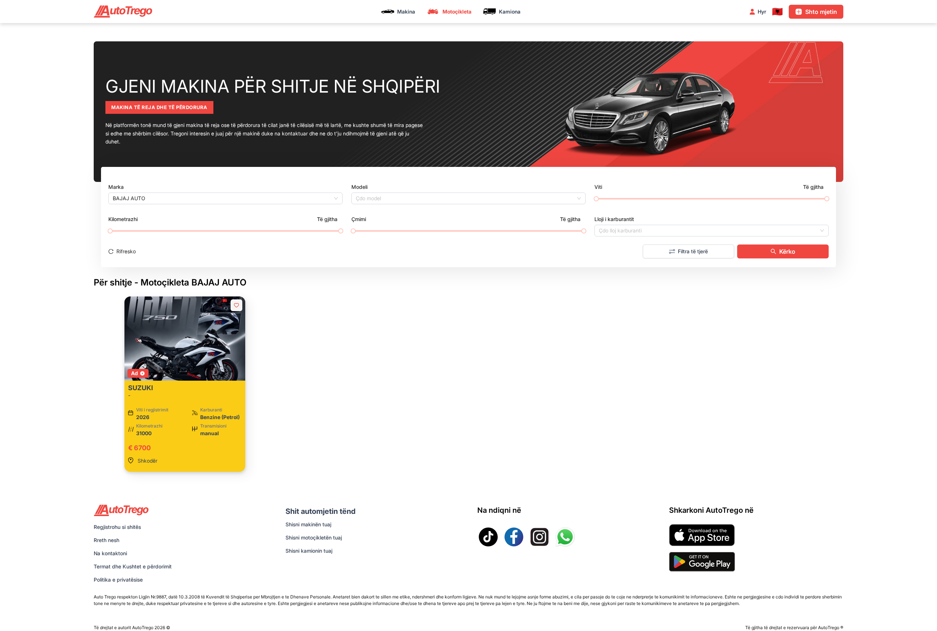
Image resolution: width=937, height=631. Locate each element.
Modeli (359, 187)
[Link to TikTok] (488, 537)
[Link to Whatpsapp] (565, 537)
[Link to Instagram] (539, 537)
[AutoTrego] (123, 11)
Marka (116, 187)
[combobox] (222, 198)
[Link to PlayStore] (702, 562)
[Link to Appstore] (702, 535)
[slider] (596, 199)
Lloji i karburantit (614, 219)
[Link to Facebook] (514, 537)
